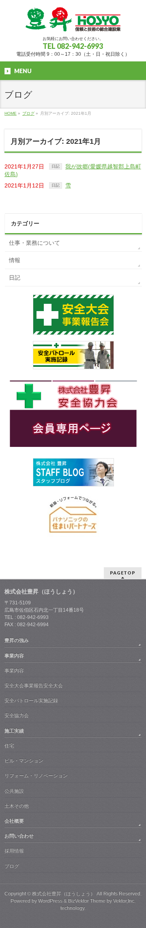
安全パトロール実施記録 (31, 700)
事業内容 (14, 656)
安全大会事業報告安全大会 (33, 685)
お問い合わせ (19, 836)
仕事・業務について (34, 243)
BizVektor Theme (86, 901)
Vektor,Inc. (124, 901)
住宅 (9, 746)
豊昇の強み (16, 640)
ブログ (11, 866)
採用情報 (14, 851)
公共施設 (14, 791)
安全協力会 (16, 715)
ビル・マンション (23, 761)
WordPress (50, 901)
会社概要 (14, 821)
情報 (14, 260)
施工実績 (14, 731)
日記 (56, 166)
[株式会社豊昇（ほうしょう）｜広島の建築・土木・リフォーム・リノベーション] (73, 22)
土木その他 (16, 806)
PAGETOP (122, 572)
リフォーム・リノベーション (36, 776)
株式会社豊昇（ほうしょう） (63, 893)
